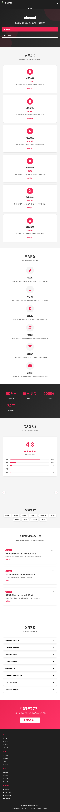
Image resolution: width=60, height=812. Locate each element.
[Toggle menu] (57, 2)
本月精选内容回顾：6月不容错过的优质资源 (20, 554)
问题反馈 (5, 758)
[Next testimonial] (56, 492)
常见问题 (5, 744)
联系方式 (5, 741)
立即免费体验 (30, 720)
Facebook (8, 792)
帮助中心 (5, 761)
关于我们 (5, 738)
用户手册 (5, 747)
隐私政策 (5, 772)
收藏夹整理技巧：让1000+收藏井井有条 (19, 595)
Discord (7, 798)
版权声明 (5, 778)
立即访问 (8, 29)
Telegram (8, 795)
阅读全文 (7, 560)
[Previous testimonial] (3, 492)
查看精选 (29, 89)
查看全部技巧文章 (31, 610)
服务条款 (5, 775)
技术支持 (5, 755)
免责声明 (5, 781)
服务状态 (5, 764)
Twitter (7, 789)
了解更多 (8, 35)
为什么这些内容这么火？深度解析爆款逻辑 (20, 574)
